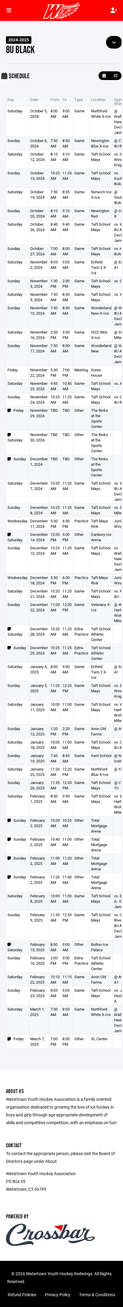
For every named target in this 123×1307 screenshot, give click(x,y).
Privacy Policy (57, 1294)
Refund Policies (22, 1294)
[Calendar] (104, 75)
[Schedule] (116, 75)
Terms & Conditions (97, 1294)
